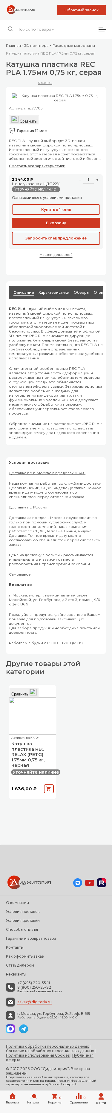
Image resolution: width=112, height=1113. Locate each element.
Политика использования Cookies (38, 1055)
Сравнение (79, 1100)
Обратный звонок (82, 10)
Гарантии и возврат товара (31, 938)
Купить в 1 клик (56, 209)
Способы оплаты (22, 929)
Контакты (15, 947)
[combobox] (48, 29)
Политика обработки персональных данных (47, 1046)
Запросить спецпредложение (56, 238)
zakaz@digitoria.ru (34, 1002)
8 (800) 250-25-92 (34, 987)
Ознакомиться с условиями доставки (47, 197)
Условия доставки (23, 920)
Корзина (55, 1100)
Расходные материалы (74, 45)
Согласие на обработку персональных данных (50, 1051)
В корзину (56, 223)
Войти (101, 1103)
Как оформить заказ (25, 956)
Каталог (33, 1102)
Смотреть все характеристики (37, 166)
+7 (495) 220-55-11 (33, 983)
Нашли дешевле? (56, 254)
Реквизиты (16, 974)
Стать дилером (20, 965)
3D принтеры (36, 45)
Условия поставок (23, 911)
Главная (13, 45)
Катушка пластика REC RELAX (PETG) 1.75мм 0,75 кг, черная (28, 754)
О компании (17, 902)
